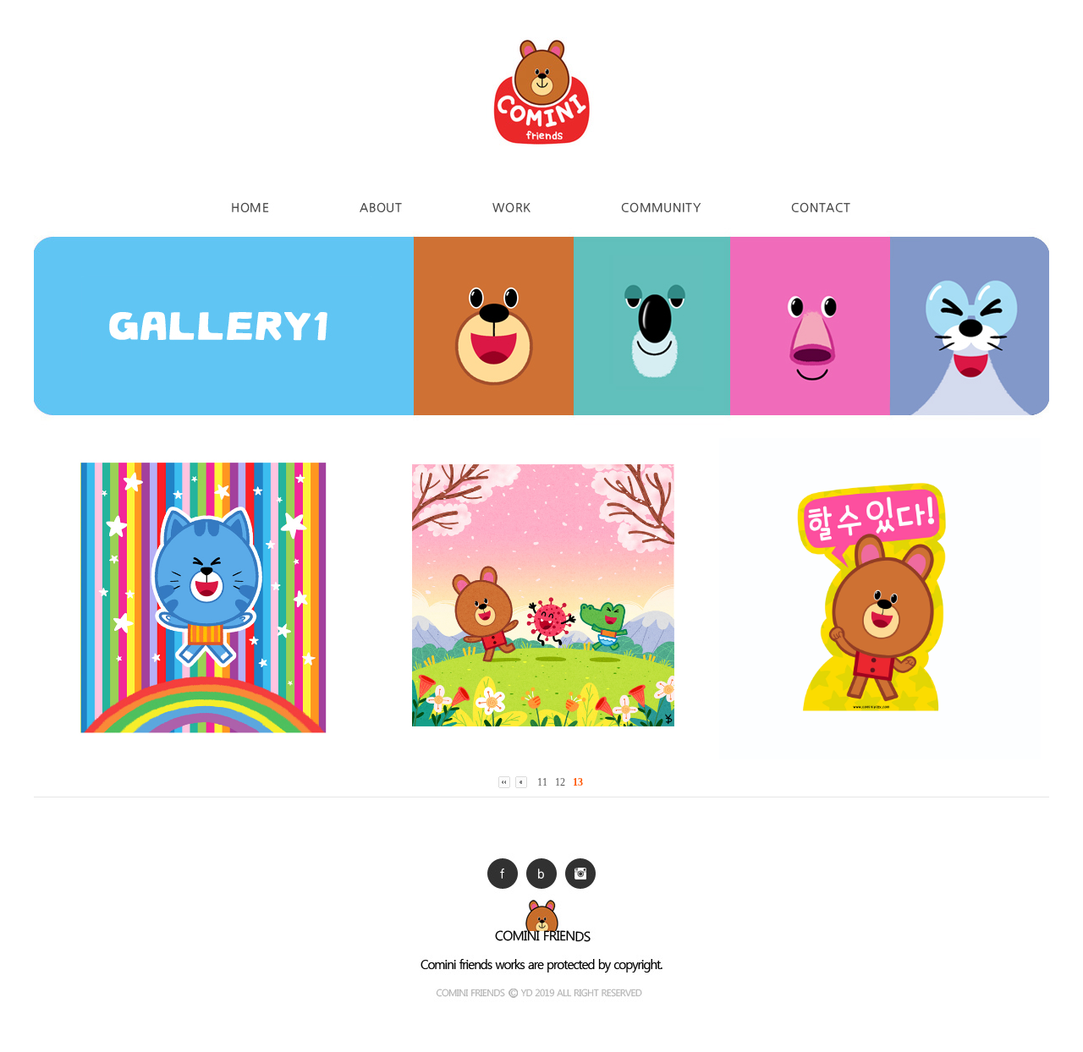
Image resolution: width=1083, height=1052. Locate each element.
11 (542, 782)
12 (560, 782)
